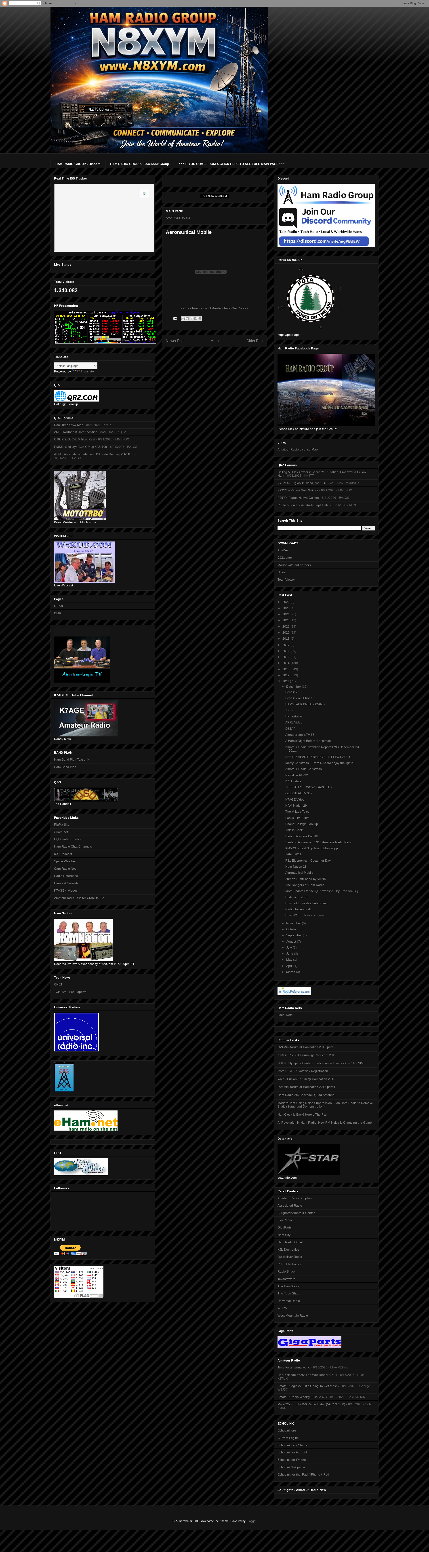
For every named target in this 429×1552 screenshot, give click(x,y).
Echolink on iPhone (298, 698)
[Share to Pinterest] (200, 318)
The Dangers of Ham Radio (304, 885)
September (294, 935)
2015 (286, 657)
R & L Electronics (289, 1264)
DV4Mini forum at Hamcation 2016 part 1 (306, 1087)
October (292, 929)
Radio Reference (66, 875)
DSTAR (290, 728)
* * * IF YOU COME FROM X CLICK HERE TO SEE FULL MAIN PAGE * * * (231, 164)
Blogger (251, 1521)
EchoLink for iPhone (292, 1459)
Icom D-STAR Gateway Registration (303, 1071)
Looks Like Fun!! (297, 818)
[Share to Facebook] (195, 318)
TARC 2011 (293, 854)
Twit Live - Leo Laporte (70, 992)
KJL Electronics (288, 1249)
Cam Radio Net (65, 868)
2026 (286, 602)
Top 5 (289, 710)
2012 (286, 675)
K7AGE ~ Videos (66, 890)
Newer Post (175, 341)
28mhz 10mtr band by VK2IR (305, 879)
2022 (286, 626)
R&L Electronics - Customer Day (308, 860)
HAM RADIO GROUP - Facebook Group (139, 164)
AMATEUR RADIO (178, 218)
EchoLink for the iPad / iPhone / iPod (303, 1474)
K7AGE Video (295, 799)
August (291, 941)
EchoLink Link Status (292, 1445)
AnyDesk (284, 550)
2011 (286, 681)
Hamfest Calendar (67, 883)
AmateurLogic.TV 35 (299, 734)
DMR (57, 613)
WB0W (282, 1308)
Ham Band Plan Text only (72, 759)
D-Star (58, 606)
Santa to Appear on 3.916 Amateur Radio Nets (318, 842)
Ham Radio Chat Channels (73, 846)
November (294, 923)
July (289, 947)
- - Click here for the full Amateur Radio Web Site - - (214, 308)
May (289, 959)
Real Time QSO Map (68, 425)
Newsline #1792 (296, 775)
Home (215, 341)
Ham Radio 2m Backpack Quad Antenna (306, 1095)
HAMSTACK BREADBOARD (305, 704)
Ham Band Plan (65, 767)
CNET (58, 984)
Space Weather (65, 861)
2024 (286, 614)
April (289, 966)
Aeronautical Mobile (299, 872)
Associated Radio (290, 1205)
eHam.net (61, 832)
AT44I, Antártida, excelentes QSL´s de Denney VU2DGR (94, 454)
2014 (286, 663)
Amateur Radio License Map (298, 449)
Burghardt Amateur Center (296, 1213)
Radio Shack (286, 1271)
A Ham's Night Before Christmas (308, 740)
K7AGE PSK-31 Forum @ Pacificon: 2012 (307, 1055)
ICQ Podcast (63, 854)
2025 (286, 608)
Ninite (282, 572)
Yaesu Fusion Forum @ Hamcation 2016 (306, 1079)
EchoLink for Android (292, 1452)
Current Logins (288, 1438)
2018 (286, 638)
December (294, 686)
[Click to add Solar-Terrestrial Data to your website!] (105, 343)
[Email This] (183, 318)
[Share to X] (191, 318)
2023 (286, 620)
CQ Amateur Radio (67, 839)
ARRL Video (293, 722)
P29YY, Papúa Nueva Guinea (298, 497)
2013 (286, 669)
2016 (286, 651)
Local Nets (285, 1015)
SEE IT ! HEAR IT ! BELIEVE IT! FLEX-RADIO (317, 757)
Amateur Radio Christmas (303, 769)
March (291, 972)
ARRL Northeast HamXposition (75, 432)
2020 (286, 632)
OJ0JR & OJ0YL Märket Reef (74, 439)
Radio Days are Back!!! (301, 836)
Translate (87, 371)
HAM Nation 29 (296, 805)
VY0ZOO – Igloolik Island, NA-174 (302, 483)
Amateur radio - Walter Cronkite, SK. (79, 898)
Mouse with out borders (294, 565)
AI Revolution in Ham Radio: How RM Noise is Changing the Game (325, 1122)
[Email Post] (175, 318)
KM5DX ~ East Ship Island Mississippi (312, 848)
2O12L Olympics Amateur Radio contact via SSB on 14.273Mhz (322, 1063)
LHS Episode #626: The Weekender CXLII (307, 1375)
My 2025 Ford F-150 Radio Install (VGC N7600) (311, 1404)
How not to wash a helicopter (305, 903)
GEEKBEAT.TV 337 (298, 793)
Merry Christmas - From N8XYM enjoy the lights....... (322, 763)
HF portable (293, 716)
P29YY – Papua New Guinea (298, 490)
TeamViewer (286, 579)
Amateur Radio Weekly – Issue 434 (302, 1397)
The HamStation (289, 1286)
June (290, 953)
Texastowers (286, 1279)
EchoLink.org (287, 1430)
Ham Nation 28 (296, 866)
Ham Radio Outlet (290, 1242)
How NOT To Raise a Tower (304, 915)
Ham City (284, 1235)
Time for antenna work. (294, 1367)
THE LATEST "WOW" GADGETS (308, 787)
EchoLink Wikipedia (291, 1467)
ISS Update (293, 781)
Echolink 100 (294, 692)
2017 (286, 645)
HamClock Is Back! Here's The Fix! (302, 1114)
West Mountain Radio (293, 1315)
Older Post (254, 341)
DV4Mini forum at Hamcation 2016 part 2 (306, 1047)
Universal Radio (289, 1300)
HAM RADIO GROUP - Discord (78, 164)
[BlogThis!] (187, 318)
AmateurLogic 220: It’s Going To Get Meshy (308, 1386)
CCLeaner (285, 557)
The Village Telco (297, 811)
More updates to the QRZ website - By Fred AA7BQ (321, 891)
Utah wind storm (296, 897)
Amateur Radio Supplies (295, 1198)
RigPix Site (61, 824)
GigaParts (285, 1227)
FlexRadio (285, 1220)
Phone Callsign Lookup (301, 824)
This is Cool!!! (295, 830)
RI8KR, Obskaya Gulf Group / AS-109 (80, 446)
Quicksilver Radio (290, 1256)
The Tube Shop (288, 1293)
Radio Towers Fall (298, 909)
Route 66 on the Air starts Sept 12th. (303, 505)
